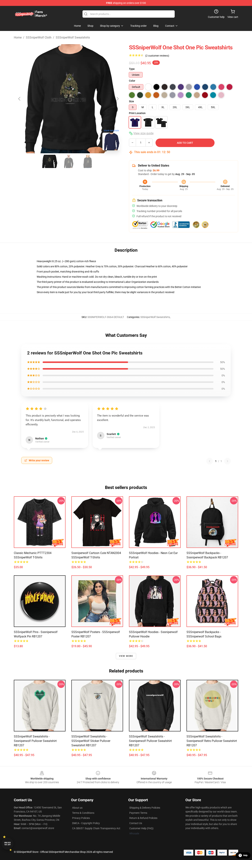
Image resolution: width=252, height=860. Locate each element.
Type (132, 68)
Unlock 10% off (7, 844)
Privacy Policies (81, 818)
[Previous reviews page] (209, 461)
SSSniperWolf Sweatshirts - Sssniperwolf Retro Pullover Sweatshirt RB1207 (212, 741)
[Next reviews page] (227, 461)
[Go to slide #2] (68, 161)
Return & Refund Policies (143, 818)
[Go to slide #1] (49, 161)
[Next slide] (117, 99)
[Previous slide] (19, 99)
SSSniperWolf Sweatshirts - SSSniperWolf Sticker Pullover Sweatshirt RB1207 (90, 741)
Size (131, 101)
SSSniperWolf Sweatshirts (73, 37)
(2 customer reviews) (157, 55)
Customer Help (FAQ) (141, 828)
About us (77, 807)
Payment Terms (138, 812)
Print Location (137, 113)
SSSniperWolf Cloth (38, 37)
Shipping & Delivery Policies (144, 807)
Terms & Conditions (83, 812)
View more (126, 656)
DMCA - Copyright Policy (86, 823)
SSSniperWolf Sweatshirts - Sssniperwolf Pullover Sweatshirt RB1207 (35, 741)
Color (132, 80)
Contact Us (135, 823)
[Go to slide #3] (87, 161)
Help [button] (245, 855)
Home (18, 37)
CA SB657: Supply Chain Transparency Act (96, 828)
